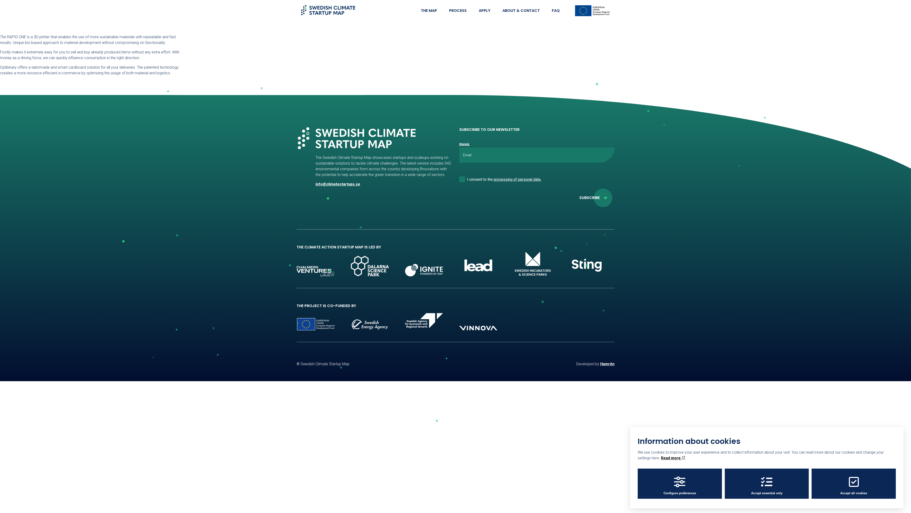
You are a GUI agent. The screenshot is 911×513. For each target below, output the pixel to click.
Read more (671, 458)
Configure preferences (680, 493)
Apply (484, 10)
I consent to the (504, 179)
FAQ (556, 10)
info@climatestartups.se (338, 184)
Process (458, 10)
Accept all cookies (853, 493)
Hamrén (607, 364)
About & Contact (521, 10)
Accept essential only (766, 493)
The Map (429, 10)
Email (464, 144)
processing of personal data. (517, 179)
